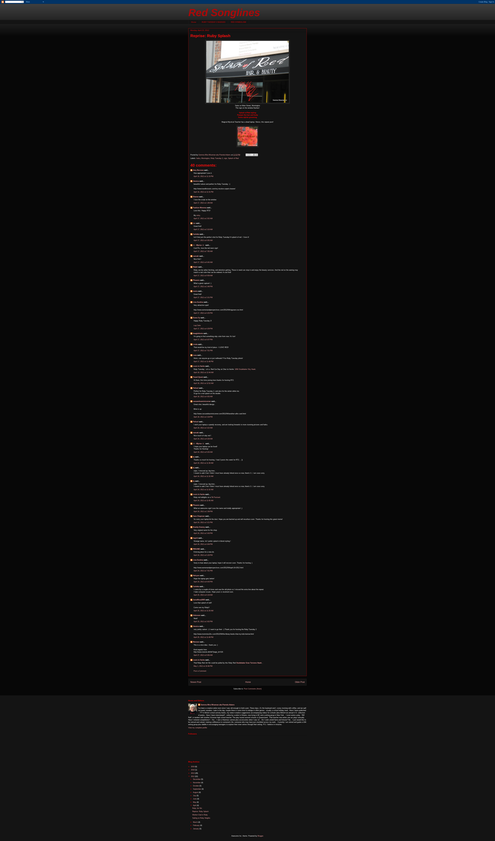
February (196, 825)
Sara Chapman (199, 516)
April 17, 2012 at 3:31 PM (203, 297)
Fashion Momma (199, 208)
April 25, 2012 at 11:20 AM (203, 611)
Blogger (260, 836)
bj (194, 457)
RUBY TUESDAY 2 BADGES (213, 22)
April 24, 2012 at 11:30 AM (203, 463)
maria (195, 291)
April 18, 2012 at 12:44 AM (203, 372)
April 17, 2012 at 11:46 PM (203, 361)
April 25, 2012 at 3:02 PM (203, 621)
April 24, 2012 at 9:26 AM (203, 452)
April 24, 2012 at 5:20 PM (203, 555)
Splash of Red (233, 158)
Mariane (196, 642)
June (195, 799)
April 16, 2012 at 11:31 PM (203, 192)
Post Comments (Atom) (253, 689)
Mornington (205, 158)
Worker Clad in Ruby (200, 815)
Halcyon (196, 575)
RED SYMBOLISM (238, 22)
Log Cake (197, 325)
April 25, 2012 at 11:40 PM (203, 637)
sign (225, 158)
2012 (193, 776)
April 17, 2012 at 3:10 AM (203, 229)
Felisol (196, 388)
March (195, 822)
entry (198, 215)
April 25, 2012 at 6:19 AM (203, 595)
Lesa (195, 355)
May (195, 802)
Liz (194, 223)
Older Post (300, 682)
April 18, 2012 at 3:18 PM (203, 417)
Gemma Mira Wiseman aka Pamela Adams (217, 705)
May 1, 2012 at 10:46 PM (203, 666)
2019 (193, 767)
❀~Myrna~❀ (199, 245)
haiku (198, 158)
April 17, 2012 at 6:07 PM (203, 340)
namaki (196, 256)
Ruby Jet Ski (197, 808)
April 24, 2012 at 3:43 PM (203, 533)
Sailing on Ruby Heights (201, 818)
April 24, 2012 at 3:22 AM (203, 428)
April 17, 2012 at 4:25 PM (203, 313)
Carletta (196, 234)
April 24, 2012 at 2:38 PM (203, 511)
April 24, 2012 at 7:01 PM (203, 571)
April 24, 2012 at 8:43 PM (203, 582)
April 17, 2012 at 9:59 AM (203, 276)
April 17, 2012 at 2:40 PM (203, 286)
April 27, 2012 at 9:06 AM (203, 655)
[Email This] (247, 155)
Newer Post (195, 682)
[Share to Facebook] (254, 155)
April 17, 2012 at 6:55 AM (203, 240)
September (197, 789)
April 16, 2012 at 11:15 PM (203, 176)
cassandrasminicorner (202, 401)
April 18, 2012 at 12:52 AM (203, 383)
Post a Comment (200, 671)
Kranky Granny (199, 527)
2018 (193, 770)
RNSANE (196, 549)
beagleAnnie (198, 333)
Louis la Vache (199, 366)
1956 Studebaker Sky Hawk (245, 369)
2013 (193, 773)
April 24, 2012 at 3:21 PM (203, 522)
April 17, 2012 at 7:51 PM (203, 351)
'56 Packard (215, 497)
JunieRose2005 (199, 600)
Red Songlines (224, 12)
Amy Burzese (198, 170)
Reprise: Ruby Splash (200, 811)
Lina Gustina (198, 302)
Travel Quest (198, 377)
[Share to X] (251, 155)
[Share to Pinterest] (256, 155)
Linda (195, 344)
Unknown (196, 615)
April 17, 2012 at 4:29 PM (203, 329)
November (197, 783)
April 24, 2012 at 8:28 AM (203, 439)
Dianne (196, 197)
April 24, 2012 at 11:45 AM (203, 500)
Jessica (196, 181)
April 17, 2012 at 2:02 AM (203, 218)
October (196, 786)
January (196, 829)
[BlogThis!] (249, 155)
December (197, 779)
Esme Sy (196, 318)
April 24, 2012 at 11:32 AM (203, 476)
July (195, 796)
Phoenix (196, 280)
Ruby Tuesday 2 (217, 158)
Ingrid (195, 538)
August (196, 792)
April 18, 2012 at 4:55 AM (203, 397)
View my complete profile (197, 728)
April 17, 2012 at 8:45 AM (203, 262)
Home (193, 22)
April (195, 805)
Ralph (195, 267)
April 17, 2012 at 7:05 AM (203, 251)
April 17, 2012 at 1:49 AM (203, 203)
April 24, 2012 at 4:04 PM (203, 544)
